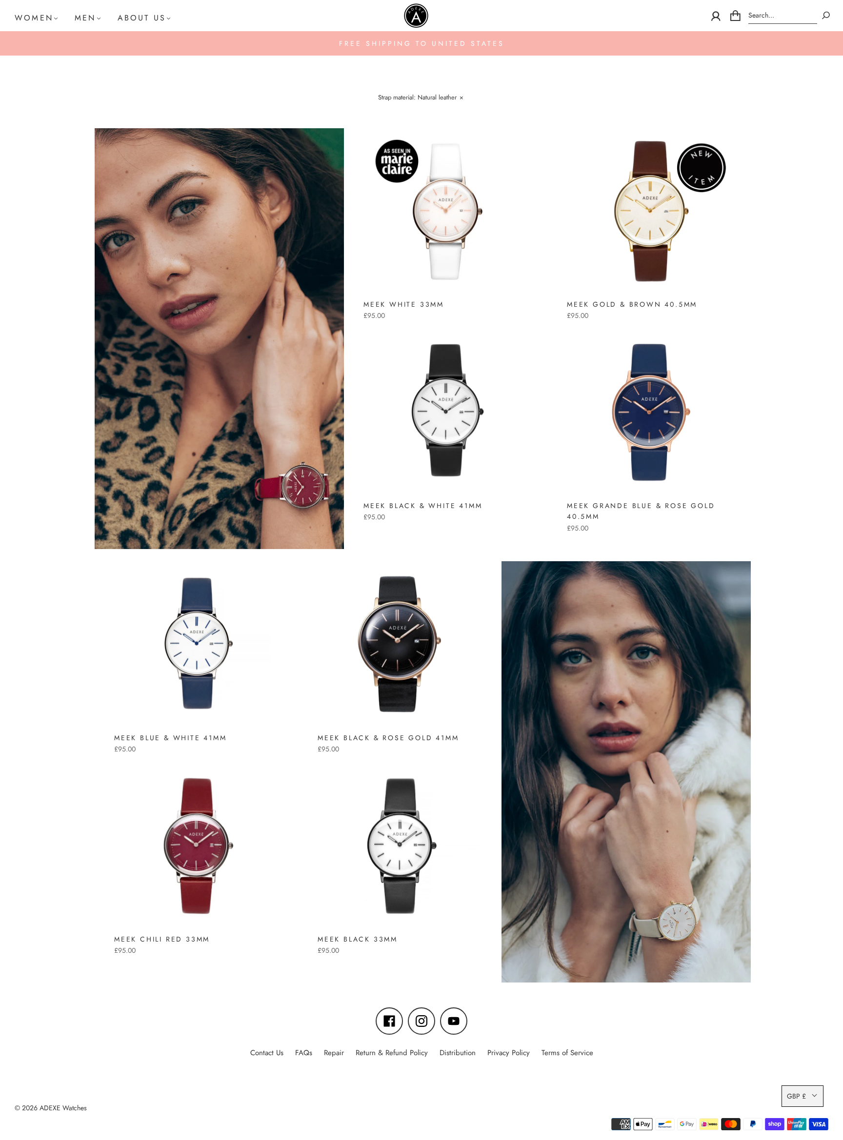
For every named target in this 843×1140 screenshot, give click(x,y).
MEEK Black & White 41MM (422, 506)
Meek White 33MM (403, 304)
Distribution (458, 1052)
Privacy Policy (508, 1052)
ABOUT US (142, 17)
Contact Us (266, 1052)
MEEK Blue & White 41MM (170, 738)
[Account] (716, 15)
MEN (85, 17)
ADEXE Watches (63, 1108)
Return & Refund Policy (392, 1052)
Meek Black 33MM (358, 939)
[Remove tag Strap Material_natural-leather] (420, 98)
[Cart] (735, 15)
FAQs (303, 1052)
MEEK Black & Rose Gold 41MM (388, 738)
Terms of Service (567, 1052)
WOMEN (34, 17)
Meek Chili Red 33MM (162, 939)
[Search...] (782, 15)
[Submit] (826, 15)
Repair (334, 1052)
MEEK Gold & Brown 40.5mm (632, 304)
